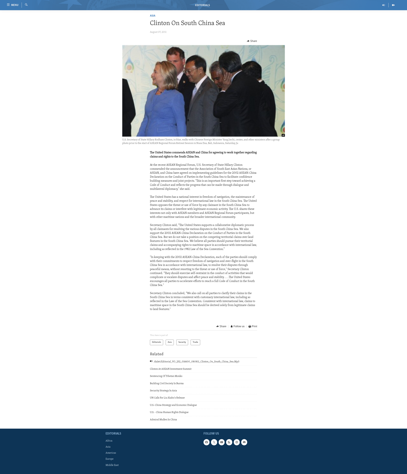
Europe (110, 459)
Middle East (112, 465)
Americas (111, 453)
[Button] (252, 41)
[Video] (393, 5)
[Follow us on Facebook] (207, 442)
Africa (109, 441)
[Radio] (384, 5)
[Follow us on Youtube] (222, 442)
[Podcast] (237, 442)
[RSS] (229, 442)
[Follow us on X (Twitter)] (214, 442)
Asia (152, 15)
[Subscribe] (244, 442)
